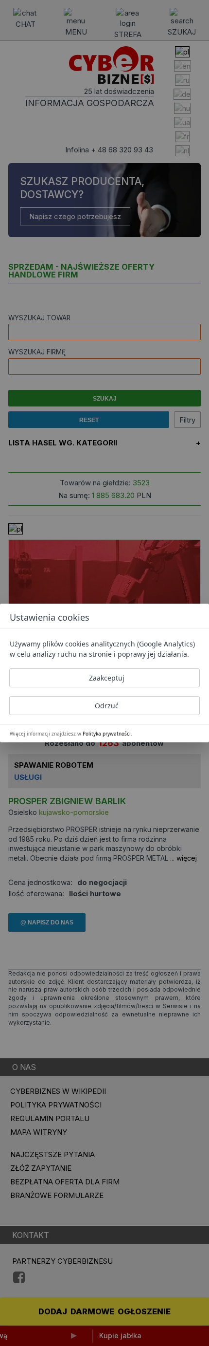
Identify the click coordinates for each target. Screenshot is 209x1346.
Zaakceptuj (106, 677)
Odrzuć (107, 705)
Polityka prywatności (107, 733)
